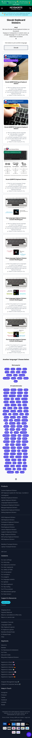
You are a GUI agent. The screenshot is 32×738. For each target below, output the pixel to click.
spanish (20, 378)
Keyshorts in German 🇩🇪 (8, 667)
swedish (26, 378)
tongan (12, 466)
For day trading (5, 587)
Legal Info (27, 717)
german (12, 372)
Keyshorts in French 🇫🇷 (8, 665)
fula (10, 414)
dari (4, 408)
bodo (12, 399)
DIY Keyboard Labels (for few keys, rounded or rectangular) (15, 494)
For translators (5, 574)
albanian (13, 389)
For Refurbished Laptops (8, 591)
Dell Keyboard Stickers (7, 520)
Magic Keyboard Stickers (8, 534)
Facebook (4, 700)
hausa (18, 417)
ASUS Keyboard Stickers (8, 517)
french (7, 372)
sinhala (6, 456)
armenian (6, 392)
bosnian (17, 399)
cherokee (25, 402)
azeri (25, 392)
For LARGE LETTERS (7, 569)
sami (19, 450)
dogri (15, 408)
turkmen (25, 466)
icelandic (24, 420)
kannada (13, 426)
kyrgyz (7, 432)
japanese (9, 375)
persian (18, 444)
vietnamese (10, 472)
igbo (6, 423)
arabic (13, 369)
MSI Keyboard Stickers (7, 539)
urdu (14, 469)
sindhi (25, 453)
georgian (15, 414)
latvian (16, 432)
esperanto (6, 411)
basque (5, 396)
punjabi (13, 447)
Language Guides (6, 624)
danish (25, 369)
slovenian (18, 456)
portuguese (6, 378)
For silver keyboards (7, 567)
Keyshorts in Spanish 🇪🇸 (8, 677)
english (7, 369)
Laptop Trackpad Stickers (8, 547)
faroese (20, 411)
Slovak (16, 48)
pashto (12, 444)
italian (24, 372)
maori (19, 438)
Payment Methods (6, 612)
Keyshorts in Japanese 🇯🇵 (8, 672)
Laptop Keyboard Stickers (8, 500)
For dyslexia (4, 582)
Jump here (25, 14)
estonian (13, 411)
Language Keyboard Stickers (9, 502)
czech (19, 405)
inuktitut (12, 423)
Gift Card (4, 551)
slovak (12, 456)
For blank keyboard (7, 584)
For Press (4, 652)
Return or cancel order (8, 617)
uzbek (24, 469)
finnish (26, 411)
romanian (7, 450)
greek (26, 414)
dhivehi (10, 408)
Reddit (3, 705)
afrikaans (6, 389)
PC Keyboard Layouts (7, 629)
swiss (15, 381)
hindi (11, 420)
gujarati (12, 417)
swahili (7, 460)
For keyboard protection (8, 565)
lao (11, 432)
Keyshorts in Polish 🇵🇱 (7, 674)
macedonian (6, 435)
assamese (13, 392)
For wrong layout (6, 572)
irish (18, 423)
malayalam (25, 435)
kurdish (24, 429)
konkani (12, 429)
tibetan (7, 466)
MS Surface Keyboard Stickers (10, 537)
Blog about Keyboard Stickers (10, 657)
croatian (13, 405)
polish (24, 444)
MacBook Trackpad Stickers (9, 544)
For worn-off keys (6, 560)
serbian (19, 453)
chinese (19, 369)
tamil (14, 463)
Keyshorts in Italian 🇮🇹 (7, 669)
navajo (13, 441)
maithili (13, 435)
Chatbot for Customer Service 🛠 (11, 684)
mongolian (6, 441)
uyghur (19, 469)
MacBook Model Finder (8, 632)
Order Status (16, 4)
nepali (18, 441)
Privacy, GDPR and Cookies (17, 717)
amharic (20, 389)
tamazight (8, 463)
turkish (18, 466)
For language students (8, 579)
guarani (6, 417)
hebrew (18, 372)
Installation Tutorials (7, 622)
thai (24, 463)
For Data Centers (6, 594)
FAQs (2, 637)
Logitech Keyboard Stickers (9, 532)
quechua (19, 447)
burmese (6, 402)
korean (15, 375)
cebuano (18, 402)
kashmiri (19, 426)
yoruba (22, 472)
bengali (25, 396)
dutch (20, 408)
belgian (19, 396)
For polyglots (5, 577)
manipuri (13, 438)
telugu (20, 463)
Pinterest (4, 695)
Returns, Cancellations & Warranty (11, 615)
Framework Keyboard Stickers (10, 522)
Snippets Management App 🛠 (10, 682)
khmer (6, 429)
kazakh (25, 426)
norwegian (22, 375)
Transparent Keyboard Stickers (10, 505)
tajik (24, 460)
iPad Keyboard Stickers (8, 527)
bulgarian (24, 399)
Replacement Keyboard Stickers (10, 510)
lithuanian (23, 432)
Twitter (3, 697)
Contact (3, 605)
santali (6, 453)
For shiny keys (5, 562)
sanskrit (24, 450)
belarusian (12, 396)
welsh (16, 472)
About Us (4, 645)
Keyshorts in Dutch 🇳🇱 (7, 662)
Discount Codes (5, 655)
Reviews (3, 647)
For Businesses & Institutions (9, 650)
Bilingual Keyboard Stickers (9, 507)
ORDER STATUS (6, 602)
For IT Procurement (7, 589)
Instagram (4, 692)
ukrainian (8, 469)
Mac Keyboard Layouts (8, 627)
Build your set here (25, 13)
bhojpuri (6, 399)
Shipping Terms (5, 610)
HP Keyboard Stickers (7, 524)
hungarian (17, 420)
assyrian (20, 392)
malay (19, 435)
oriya (7, 444)
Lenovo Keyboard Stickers (8, 529)
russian (13, 378)
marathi (25, 438)
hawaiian (24, 417)
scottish (12, 453)
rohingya (25, 447)
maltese (7, 438)
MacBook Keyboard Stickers (9, 498)
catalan (12, 402)
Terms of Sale (5, 717)
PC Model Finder (6, 634)
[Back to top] (16, 479)
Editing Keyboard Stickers (8, 512)
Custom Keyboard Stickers (9, 490)
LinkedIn (3, 702)
